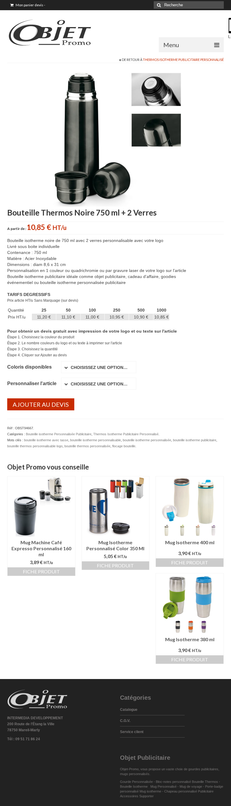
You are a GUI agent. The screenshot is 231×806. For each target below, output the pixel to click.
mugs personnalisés (134, 774)
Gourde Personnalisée (136, 781)
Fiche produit (41, 571)
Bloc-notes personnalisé (173, 781)
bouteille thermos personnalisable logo (35, 446)
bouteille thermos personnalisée (87, 446)
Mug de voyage (191, 786)
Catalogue (128, 710)
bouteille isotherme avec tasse (46, 440)
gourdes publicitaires (203, 769)
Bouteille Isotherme (134, 786)
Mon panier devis (30, 5)
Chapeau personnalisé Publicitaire (189, 791)
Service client (131, 732)
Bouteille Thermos (205, 781)
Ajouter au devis (41, 404)
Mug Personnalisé (163, 786)
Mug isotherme (150, 791)
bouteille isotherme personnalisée (147, 440)
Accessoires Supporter (137, 796)
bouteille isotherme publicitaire (194, 440)
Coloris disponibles (29, 367)
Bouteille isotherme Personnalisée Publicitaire (58, 434)
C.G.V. (125, 721)
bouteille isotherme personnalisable (95, 440)
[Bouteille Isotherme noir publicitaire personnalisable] (115, 137)
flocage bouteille (123, 446)
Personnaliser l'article (32, 383)
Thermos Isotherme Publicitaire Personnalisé (183, 60)
